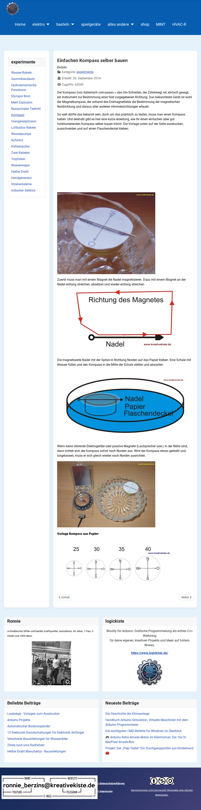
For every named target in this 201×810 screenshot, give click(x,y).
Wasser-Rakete (21, 72)
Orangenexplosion (23, 121)
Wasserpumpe (21, 134)
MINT (160, 24)
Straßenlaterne (21, 184)
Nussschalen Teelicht (26, 109)
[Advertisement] (125, 161)
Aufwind (17, 140)
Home (20, 24)
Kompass (17, 115)
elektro (38, 24)
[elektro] (47, 24)
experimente (85, 72)
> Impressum (105, 791)
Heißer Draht (20, 171)
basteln (62, 24)
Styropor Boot (20, 96)
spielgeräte (91, 24)
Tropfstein (18, 159)
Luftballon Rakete (23, 127)
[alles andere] (131, 24)
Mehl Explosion (21, 102)
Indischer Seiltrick (23, 190)
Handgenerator (21, 178)
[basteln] (71, 24)
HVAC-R (179, 24)
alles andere (118, 24)
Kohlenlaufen (20, 146)
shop (145, 24)
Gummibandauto (23, 79)
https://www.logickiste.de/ (149, 653)
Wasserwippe (20, 165)
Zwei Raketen (20, 153)
